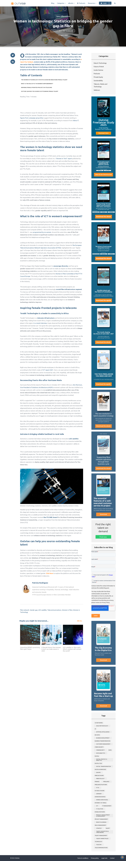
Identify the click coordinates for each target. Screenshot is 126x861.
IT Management (106, 805)
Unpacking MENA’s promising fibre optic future (30, 648)
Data (110, 750)
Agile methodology (102, 725)
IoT (97, 805)
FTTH (97, 787)
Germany (99, 793)
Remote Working (101, 822)
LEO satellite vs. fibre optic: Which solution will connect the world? (72, 649)
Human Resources (100, 796)
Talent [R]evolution (63, 16)
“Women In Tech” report (64, 158)
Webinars (97, 90)
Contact (112, 858)
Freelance (106, 781)
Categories (61, 3)
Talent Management (101, 835)
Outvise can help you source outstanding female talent (39, 91)
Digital (97, 756)
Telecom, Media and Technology (62, 31)
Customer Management (103, 744)
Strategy (99, 828)
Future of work (99, 790)
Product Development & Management (103, 815)
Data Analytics (100, 753)
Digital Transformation (103, 766)
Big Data (97, 735)
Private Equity (98, 77)
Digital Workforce (100, 769)
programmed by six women (42, 232)
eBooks (71, 3)
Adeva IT (76, 120)
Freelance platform (101, 784)
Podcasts (82, 3)
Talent (108, 828)
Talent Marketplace (102, 838)
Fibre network (24, 610)
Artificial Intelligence (102, 731)
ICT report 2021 (48, 370)
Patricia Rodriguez (40, 583)
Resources (91, 3)
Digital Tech (98, 763)
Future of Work (99, 66)
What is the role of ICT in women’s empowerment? (37, 83)
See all (79, 621)
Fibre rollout (100, 778)
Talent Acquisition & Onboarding (102, 832)
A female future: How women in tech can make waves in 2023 (51, 649)
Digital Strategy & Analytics (101, 760)
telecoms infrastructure (46, 318)
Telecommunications (54, 610)
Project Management (101, 819)
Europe (98, 772)
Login (105, 3)
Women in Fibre (67, 610)
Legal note (104, 858)
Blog (52, 3)
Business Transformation (102, 741)
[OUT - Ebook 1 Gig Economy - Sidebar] (103, 642)
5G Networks (99, 722)
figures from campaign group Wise (31, 118)
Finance (97, 781)
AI (95, 728)
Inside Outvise (98, 70)
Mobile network (100, 811)
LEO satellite (42, 610)
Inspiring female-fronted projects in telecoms (36, 87)
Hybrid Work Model (102, 799)
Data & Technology (100, 63)
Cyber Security (99, 747)
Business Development (102, 738)
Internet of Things (100, 802)
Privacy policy (95, 858)
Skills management (100, 825)
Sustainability (98, 80)
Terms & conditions (82, 858)
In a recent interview (40, 323)
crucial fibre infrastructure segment (69, 289)
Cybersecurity (100, 750)
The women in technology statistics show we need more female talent (44, 79)
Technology (98, 841)
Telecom (98, 844)
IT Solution (99, 808)
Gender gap (34, 610)
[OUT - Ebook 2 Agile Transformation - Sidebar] (103, 688)
